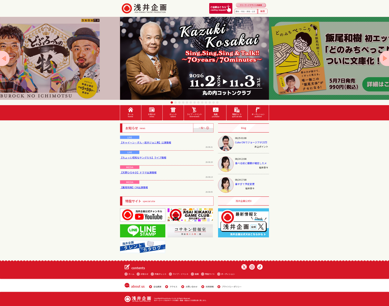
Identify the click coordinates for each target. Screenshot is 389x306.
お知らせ (152, 115)
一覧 (203, 128)
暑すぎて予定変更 (245, 184)
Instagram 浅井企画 (252, 267)
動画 (215, 115)
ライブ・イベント (194, 115)
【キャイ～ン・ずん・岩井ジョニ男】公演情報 (145, 142)
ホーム (130, 115)
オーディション (258, 115)
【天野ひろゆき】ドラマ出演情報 (138, 172)
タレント (173, 115)
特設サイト (237, 115)
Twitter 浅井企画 (244, 267)
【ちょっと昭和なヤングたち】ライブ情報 (143, 157)
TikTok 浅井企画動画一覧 (260, 267)
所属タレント (161, 274)
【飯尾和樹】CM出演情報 (134, 187)
